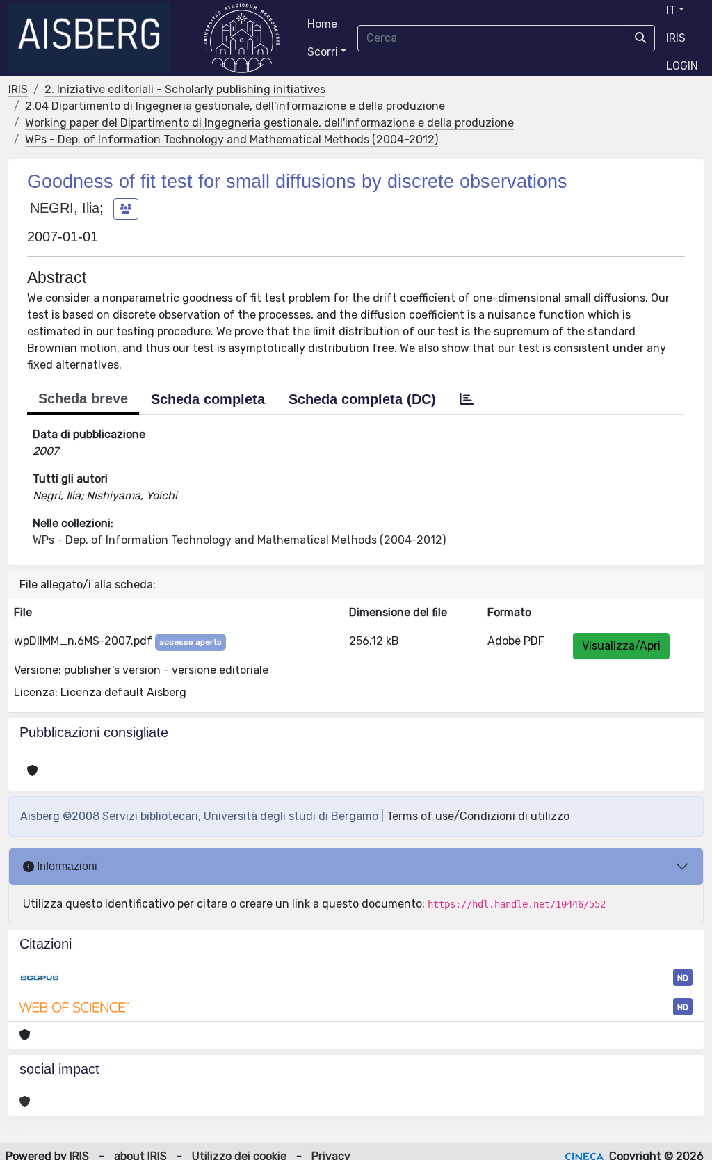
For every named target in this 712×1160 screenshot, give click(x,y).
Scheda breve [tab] (83, 398)
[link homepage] (94, 38)
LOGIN (682, 65)
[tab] (466, 399)
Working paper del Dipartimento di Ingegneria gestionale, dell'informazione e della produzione (269, 122)
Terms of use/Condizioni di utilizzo (478, 816)
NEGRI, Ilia (64, 208)
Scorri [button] (322, 51)
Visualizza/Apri (621, 645)
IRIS (676, 38)
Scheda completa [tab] (208, 399)
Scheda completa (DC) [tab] (362, 399)
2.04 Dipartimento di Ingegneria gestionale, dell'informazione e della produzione (235, 106)
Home (322, 24)
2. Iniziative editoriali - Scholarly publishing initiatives (184, 89)
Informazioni (65, 866)
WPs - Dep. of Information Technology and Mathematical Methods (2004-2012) (231, 139)
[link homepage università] (242, 38)
